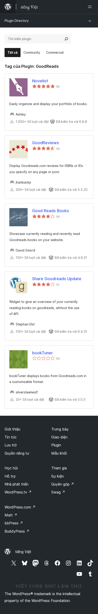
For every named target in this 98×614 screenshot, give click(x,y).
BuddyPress (17, 531)
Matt (11, 515)
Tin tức (11, 437)
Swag (58, 492)
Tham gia (59, 468)
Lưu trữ (11, 445)
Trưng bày (60, 429)
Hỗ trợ (10, 476)
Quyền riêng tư (17, 453)
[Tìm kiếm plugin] (66, 38)
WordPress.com (20, 507)
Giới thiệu (12, 429)
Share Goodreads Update (56, 278)
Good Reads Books (50, 210)
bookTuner (42, 352)
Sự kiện (57, 476)
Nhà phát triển (16, 484)
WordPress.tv (18, 492)
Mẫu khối (59, 453)
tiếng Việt (23, 551)
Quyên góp (62, 484)
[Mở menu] (90, 7)
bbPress (14, 523)
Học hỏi (11, 468)
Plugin (56, 445)
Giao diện (59, 437)
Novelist (40, 80)
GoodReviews (45, 142)
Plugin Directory (17, 21)
